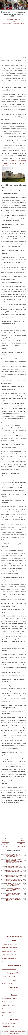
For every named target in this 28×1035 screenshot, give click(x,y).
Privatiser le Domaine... (7, 1001)
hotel (17, 1033)
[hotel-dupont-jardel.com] (14, 5)
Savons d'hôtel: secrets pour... (9, 951)
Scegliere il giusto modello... (9, 969)
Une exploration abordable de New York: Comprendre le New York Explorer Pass (13, 889)
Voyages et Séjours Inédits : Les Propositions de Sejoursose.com (21, 843)
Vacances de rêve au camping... (10, 947)
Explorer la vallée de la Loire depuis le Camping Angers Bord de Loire (13, 899)
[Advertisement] (14, 39)
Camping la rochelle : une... (8, 1012)
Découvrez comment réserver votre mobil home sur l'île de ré (14, 880)
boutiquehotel (12, 1033)
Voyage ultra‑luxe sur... (7, 983)
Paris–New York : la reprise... (9, 976)
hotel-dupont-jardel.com (14, 19)
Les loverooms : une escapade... (10, 954)
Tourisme (13, 21)
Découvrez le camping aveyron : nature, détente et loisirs (14, 876)
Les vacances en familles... (8, 1026)
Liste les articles (21, 1031)
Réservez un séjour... (7, 961)
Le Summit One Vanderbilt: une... (10, 991)
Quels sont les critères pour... (9, 958)
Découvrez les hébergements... (9, 1008)
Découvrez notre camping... (9, 1023)
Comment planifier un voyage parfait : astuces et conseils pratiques (13, 894)
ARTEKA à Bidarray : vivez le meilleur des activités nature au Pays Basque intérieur (13, 855)
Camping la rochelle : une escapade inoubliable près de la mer (5, 843)
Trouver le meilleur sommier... (9, 944)
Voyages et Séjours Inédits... (9, 1005)
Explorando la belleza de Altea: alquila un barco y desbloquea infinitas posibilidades (13, 884)
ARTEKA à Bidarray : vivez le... (9, 998)
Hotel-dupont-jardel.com (11, 1031)
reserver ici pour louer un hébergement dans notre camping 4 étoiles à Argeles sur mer (13, 163)
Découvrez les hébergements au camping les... (13, 23)
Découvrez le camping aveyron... (10, 1015)
